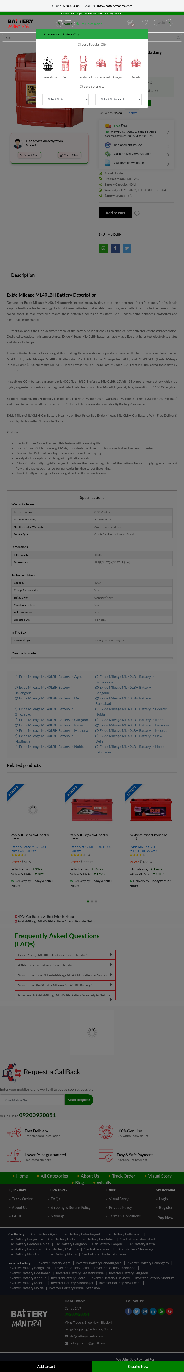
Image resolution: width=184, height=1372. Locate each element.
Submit (92, 62)
